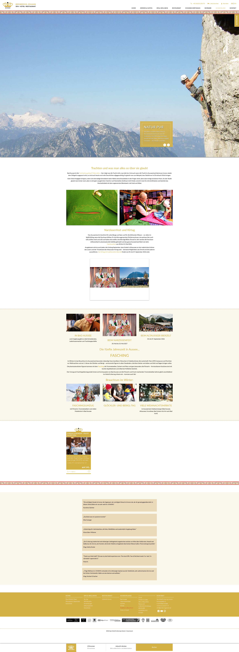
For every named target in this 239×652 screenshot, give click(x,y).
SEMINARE (208, 8)
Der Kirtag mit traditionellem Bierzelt (110, 252)
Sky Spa (86, 599)
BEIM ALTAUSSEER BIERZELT (156, 335)
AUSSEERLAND (220, 8)
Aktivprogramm (88, 605)
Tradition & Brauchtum (126, 608)
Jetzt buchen (214, 3)
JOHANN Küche (106, 599)
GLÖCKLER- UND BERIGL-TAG (119, 405)
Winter (122, 605)
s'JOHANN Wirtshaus (192, 8)
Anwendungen (88, 603)
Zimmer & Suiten (146, 8)
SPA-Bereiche (87, 601)
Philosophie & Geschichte (73, 601)
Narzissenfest (111, 244)
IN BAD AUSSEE (83, 335)
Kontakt (233, 8)
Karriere (225, 3)
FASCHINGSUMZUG (83, 405)
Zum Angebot (71, 471)
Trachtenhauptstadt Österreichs (89, 173)
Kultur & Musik (124, 610)
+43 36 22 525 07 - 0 (163, 605)
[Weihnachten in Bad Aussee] (156, 392)
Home (134, 8)
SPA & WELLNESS (162, 8)
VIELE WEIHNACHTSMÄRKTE (156, 405)
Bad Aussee (123, 599)
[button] (164, 144)
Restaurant (176, 8)
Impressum (129, 631)
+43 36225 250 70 (199, 3)
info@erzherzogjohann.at (164, 608)
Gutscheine (69, 603)
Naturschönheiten (125, 601)
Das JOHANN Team (71, 599)
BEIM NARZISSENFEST (119, 340)
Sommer (122, 603)
